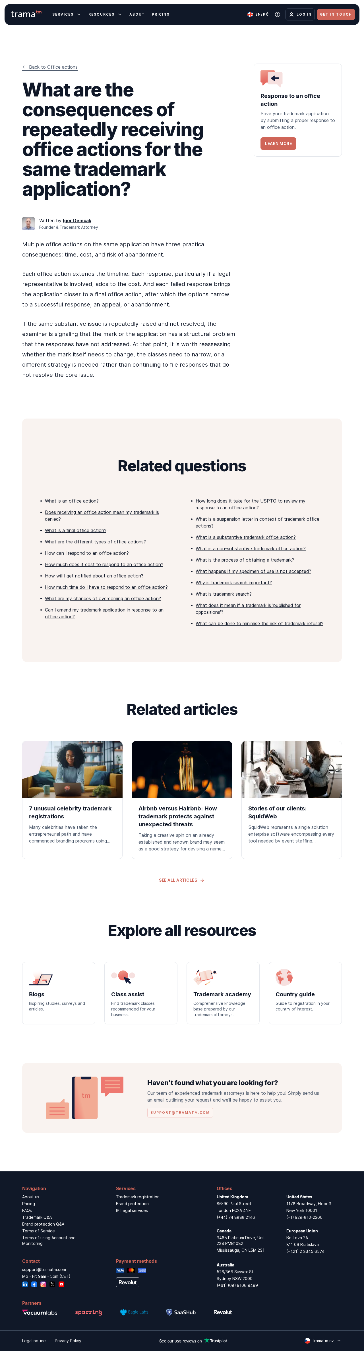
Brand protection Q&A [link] (43, 1224)
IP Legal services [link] (132, 1210)
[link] (298, 110)
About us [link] (30, 1196)
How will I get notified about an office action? (94, 576)
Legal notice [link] (34, 1340)
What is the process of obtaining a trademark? (245, 560)
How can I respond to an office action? (87, 553)
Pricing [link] (28, 1203)
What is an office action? (72, 501)
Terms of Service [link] (38, 1230)
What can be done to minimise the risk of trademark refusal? (259, 623)
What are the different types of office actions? (95, 542)
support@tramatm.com (44, 1269)
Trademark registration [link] (138, 1196)
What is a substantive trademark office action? (246, 537)
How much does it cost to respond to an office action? (104, 564)
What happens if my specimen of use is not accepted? (253, 571)
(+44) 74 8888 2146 (236, 1217)
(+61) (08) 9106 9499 (237, 1285)
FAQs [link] (27, 1210)
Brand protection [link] (132, 1203)
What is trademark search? (224, 594)
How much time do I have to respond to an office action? (106, 587)
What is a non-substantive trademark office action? (251, 548)
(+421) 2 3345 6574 (305, 1251)
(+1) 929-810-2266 (304, 1217)
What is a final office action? (75, 530)
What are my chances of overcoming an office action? (103, 598)
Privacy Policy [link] (68, 1340)
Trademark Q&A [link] (37, 1217)
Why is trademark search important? (234, 582)
